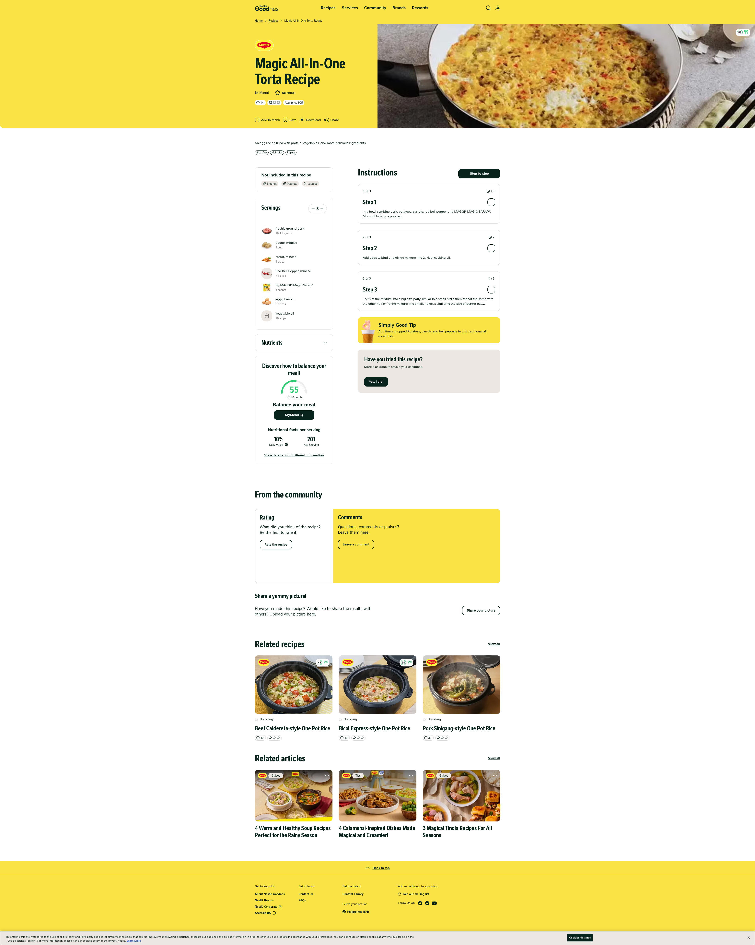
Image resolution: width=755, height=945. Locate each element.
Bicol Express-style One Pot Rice (374, 728)
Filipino (291, 152)
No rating (288, 93)
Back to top (381, 868)
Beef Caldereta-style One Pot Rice (292, 728)
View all (494, 644)
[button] (743, 32)
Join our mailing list (416, 894)
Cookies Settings (580, 937)
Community (375, 7)
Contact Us (306, 894)
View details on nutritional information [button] (294, 455)
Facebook (420, 903)
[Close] (748, 937)
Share (334, 120)
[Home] (266, 8)
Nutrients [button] (272, 342)
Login (497, 8)
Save (292, 120)
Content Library (353, 894)
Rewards (420, 7)
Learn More (134, 940)
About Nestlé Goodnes (270, 894)
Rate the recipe (275, 545)
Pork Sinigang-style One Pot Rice (459, 728)
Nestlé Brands (264, 900)
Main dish (277, 152)
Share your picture (481, 610)
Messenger (427, 903)
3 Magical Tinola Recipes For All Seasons (457, 832)
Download (313, 120)
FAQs (302, 900)
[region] (377, 938)
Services (350, 7)
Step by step (479, 174)
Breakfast (261, 152)
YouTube (434, 903)
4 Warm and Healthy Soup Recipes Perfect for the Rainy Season (293, 832)
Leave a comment (356, 544)
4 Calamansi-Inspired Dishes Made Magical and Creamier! (377, 832)
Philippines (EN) (358, 912)
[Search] (488, 8)
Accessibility (263, 913)
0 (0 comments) (277, 92)
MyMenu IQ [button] (294, 415)
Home (259, 20)
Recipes (328, 7)
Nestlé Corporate (266, 906)
